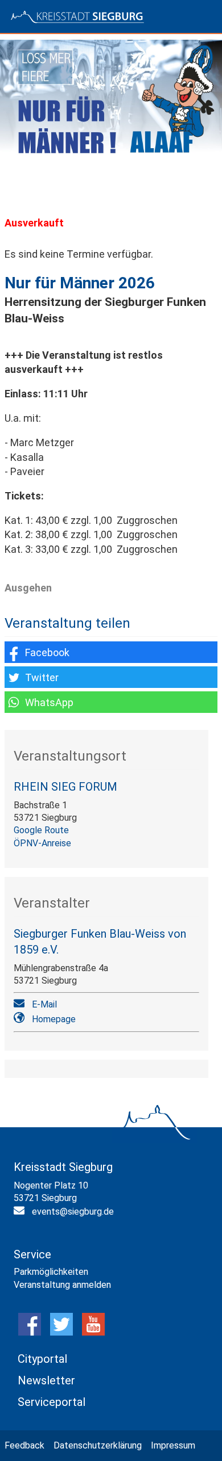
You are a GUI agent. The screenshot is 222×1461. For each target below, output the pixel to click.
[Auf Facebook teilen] (111, 652)
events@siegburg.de (73, 1211)
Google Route (41, 830)
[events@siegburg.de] (20, 1212)
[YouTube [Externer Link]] (93, 1332)
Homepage (54, 1019)
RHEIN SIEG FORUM (65, 787)
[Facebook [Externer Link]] (29, 1332)
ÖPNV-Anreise (42, 843)
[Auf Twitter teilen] (111, 677)
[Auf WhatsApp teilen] (111, 702)
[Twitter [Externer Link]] (61, 1332)
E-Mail (44, 1004)
